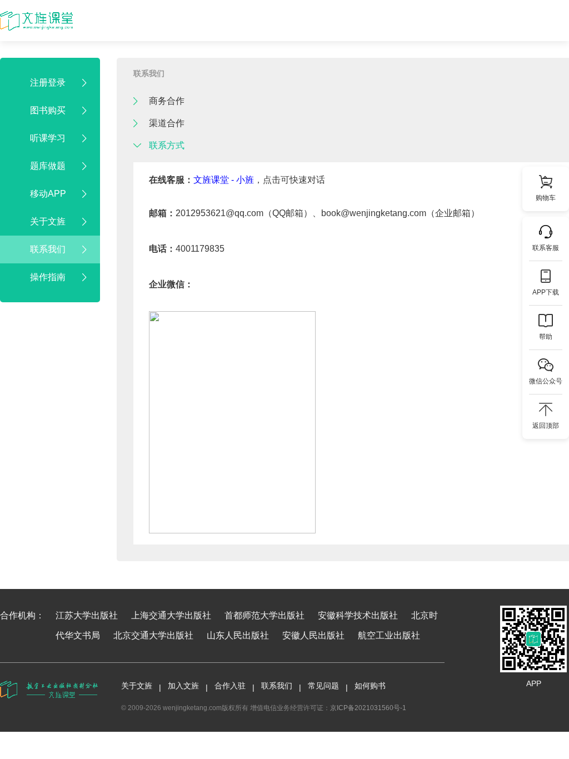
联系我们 (148, 73)
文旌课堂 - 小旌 (223, 179)
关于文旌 (136, 685)
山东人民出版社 (238, 635)
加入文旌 (183, 685)
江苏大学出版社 (87, 615)
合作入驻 (230, 685)
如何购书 (370, 685)
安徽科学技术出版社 (358, 615)
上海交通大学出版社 (171, 615)
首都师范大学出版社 (264, 615)
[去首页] (36, 21)
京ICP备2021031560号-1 (368, 708)
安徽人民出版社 (313, 635)
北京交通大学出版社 (153, 635)
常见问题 (323, 685)
